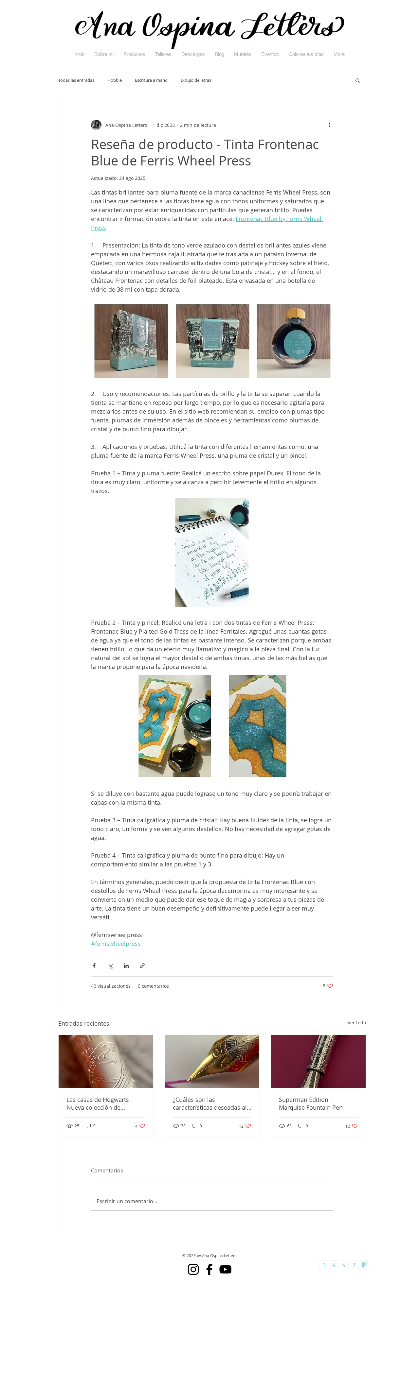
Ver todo (357, 1022)
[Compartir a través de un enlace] (142, 966)
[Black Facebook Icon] (209, 1269)
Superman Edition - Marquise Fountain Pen (311, 1103)
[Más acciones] (329, 125)
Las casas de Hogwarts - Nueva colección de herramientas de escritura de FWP (102, 1103)
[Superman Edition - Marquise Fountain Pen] (318, 1061)
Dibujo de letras (196, 80)
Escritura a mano (151, 80)
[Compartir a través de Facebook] (94, 966)
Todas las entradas (76, 80)
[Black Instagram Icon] (193, 1269)
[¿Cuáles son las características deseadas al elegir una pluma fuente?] (212, 1061)
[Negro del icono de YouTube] (225, 1269)
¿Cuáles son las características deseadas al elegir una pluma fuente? (210, 1103)
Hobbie (114, 80)
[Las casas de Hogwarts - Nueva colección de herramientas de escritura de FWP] (106, 1061)
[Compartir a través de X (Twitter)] (110, 966)
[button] (358, 80)
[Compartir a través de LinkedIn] (126, 966)
